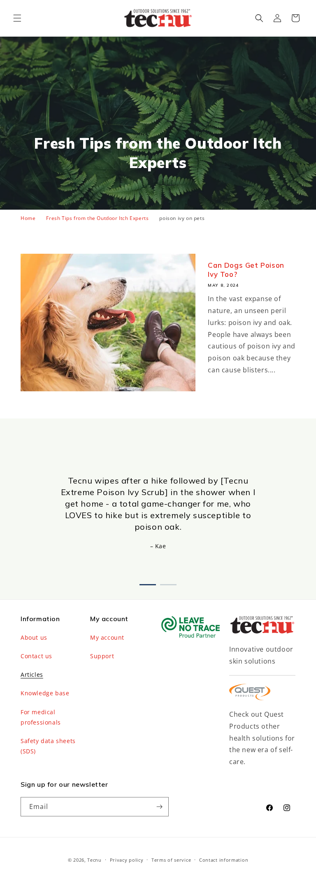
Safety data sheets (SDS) (48, 746)
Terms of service (171, 860)
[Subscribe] (159, 806)
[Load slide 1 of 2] (147, 583)
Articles (32, 674)
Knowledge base (45, 693)
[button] (17, 18)
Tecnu (94, 860)
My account (107, 637)
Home (28, 218)
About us (34, 637)
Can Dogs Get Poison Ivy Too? (246, 269)
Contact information (223, 860)
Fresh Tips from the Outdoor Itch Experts (97, 218)
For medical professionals (41, 717)
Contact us (36, 656)
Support (102, 656)
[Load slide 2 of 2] (168, 583)
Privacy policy (127, 860)
